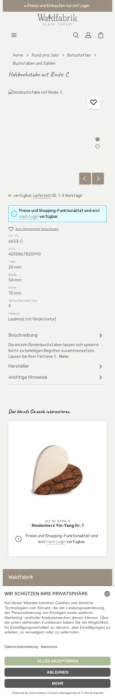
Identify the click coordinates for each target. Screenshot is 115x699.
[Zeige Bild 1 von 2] (97, 139)
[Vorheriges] (85, 178)
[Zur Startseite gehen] (57, 19)
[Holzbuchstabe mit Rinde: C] (57, 138)
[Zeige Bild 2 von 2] (97, 146)
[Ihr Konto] (88, 35)
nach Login (29, 216)
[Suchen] (76, 35)
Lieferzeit (42, 195)
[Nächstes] (98, 178)
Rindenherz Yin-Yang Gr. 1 (57, 525)
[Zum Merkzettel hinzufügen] (93, 102)
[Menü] (14, 35)
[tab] (56, 345)
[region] (57, 138)
